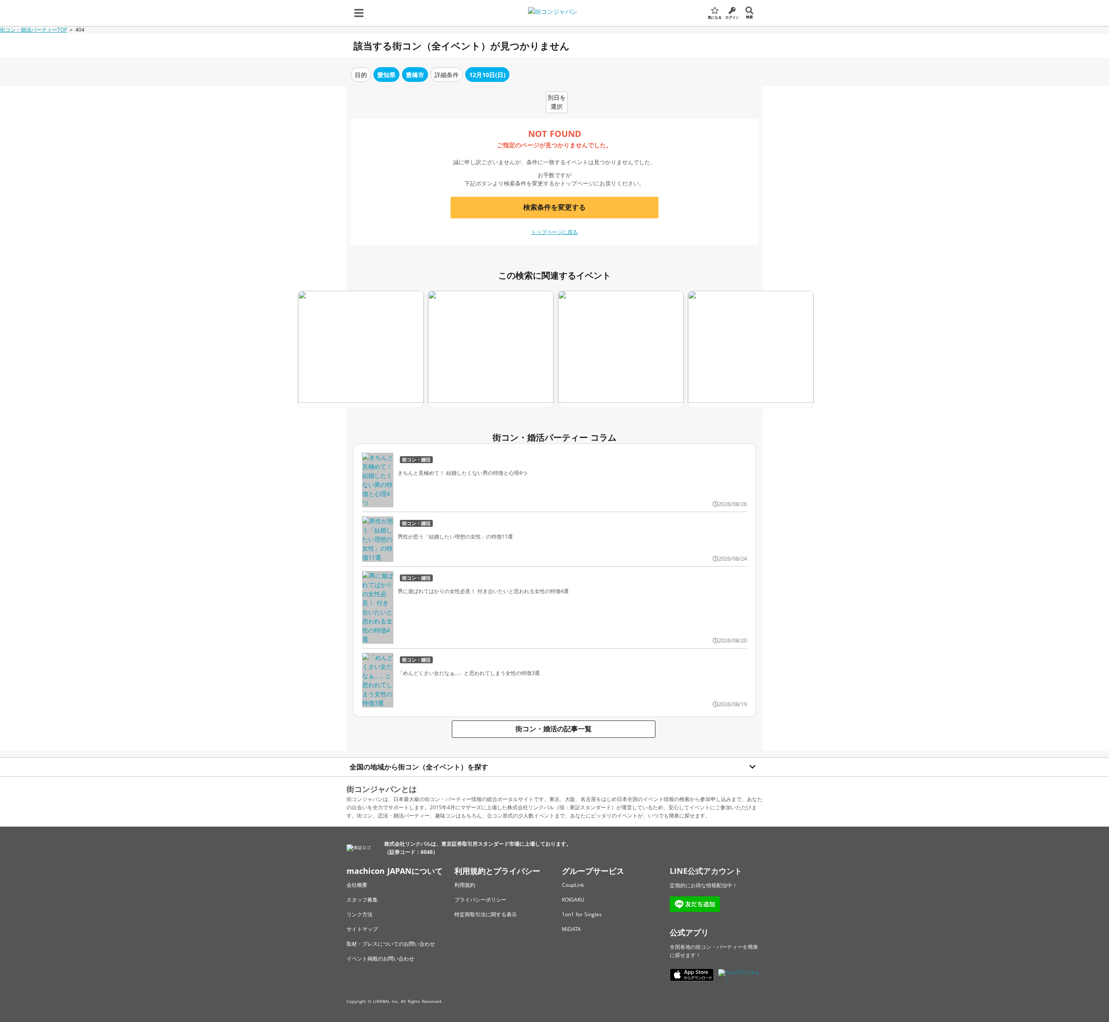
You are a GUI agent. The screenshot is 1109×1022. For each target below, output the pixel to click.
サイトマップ (362, 929)
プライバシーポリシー (480, 899)
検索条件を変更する (554, 207)
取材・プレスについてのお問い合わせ (391, 943)
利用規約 (464, 885)
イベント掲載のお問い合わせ (380, 958)
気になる (715, 17)
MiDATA (571, 929)
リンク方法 (360, 914)
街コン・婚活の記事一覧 (554, 728)
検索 (749, 16)
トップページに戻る (554, 232)
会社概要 (357, 885)
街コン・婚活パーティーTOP (33, 29)
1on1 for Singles (582, 914)
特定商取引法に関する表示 (485, 914)
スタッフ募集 (362, 899)
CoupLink (573, 885)
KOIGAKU (573, 899)
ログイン (732, 17)
